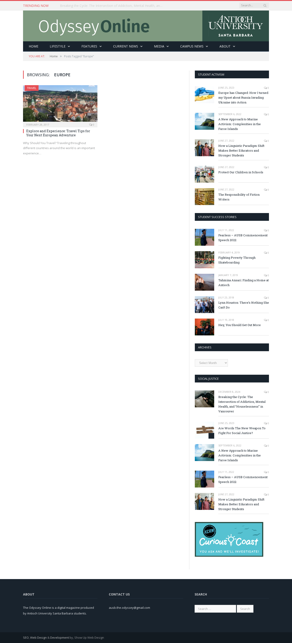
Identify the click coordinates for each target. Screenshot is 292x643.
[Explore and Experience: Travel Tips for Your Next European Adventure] (60, 104)
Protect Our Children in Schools (240, 172)
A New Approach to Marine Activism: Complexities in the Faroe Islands (239, 124)
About (225, 46)
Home (33, 46)
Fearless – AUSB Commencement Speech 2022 (243, 237)
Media (159, 46)
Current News (125, 46)
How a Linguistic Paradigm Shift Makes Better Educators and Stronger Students (241, 150)
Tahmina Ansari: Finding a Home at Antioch (243, 282)
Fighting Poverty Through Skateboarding (237, 260)
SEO (26, 637)
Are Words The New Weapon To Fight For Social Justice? (242, 430)
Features (89, 46)
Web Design (38, 637)
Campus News (191, 46)
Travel (31, 88)
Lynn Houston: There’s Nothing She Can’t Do (243, 304)
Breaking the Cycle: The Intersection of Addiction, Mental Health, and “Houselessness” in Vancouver (112, 6)
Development (59, 637)
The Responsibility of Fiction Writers (239, 196)
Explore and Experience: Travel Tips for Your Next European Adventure (58, 133)
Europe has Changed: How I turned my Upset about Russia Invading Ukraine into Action (243, 97)
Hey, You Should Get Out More (239, 325)
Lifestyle (57, 46)
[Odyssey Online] (146, 25)
